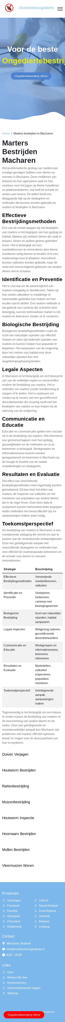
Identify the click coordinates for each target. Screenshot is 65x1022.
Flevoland (13, 921)
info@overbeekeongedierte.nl (25, 949)
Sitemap (12, 993)
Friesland (12, 905)
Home (6, 133)
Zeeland (44, 916)
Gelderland (13, 926)
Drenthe (12, 910)
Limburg (43, 926)
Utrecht (43, 900)
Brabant (43, 921)
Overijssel (13, 916)
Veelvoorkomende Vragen (23, 988)
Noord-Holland (48, 905)
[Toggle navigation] (60, 9)
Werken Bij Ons (16, 977)
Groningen (13, 900)
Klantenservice (16, 982)
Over (9, 972)
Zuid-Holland (47, 910)
